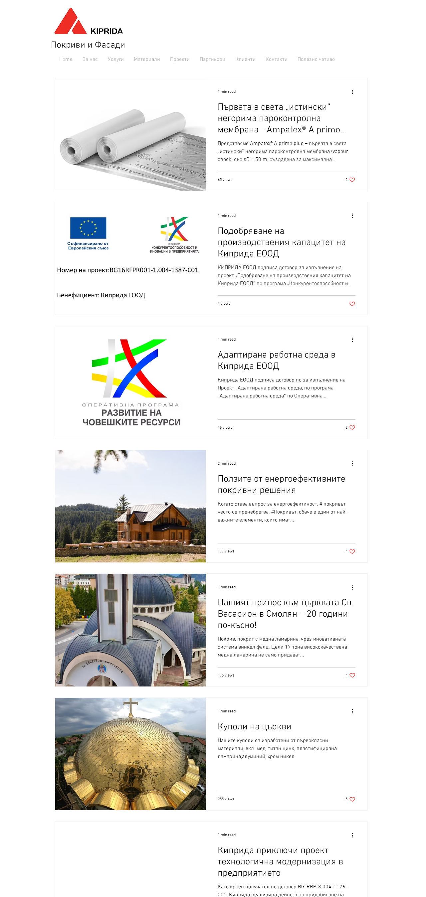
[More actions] (354, 92)
